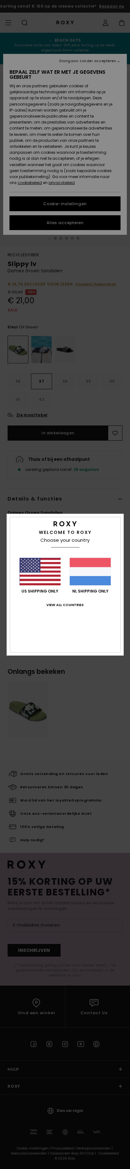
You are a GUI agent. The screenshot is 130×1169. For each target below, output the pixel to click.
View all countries (65, 604)
